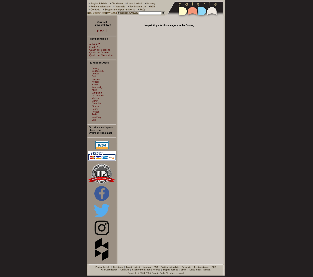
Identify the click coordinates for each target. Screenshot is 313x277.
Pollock (95, 111)
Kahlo (95, 84)
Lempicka (97, 92)
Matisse (96, 98)
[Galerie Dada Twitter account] (102, 218)
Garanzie (186, 267)
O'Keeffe (96, 103)
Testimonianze (201, 267)
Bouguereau (98, 71)
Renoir (95, 109)
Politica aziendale (170, 267)
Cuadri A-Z (94, 47)
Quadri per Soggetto (99, 49)
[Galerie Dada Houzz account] (101, 260)
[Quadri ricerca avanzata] (128, 14)
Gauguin (96, 79)
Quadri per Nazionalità (100, 55)
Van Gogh (97, 117)
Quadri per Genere (98, 52)
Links (184, 269)
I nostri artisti (133, 267)
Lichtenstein (98, 95)
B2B (214, 267)
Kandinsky (97, 87)
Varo (94, 120)
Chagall (95, 73)
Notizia (206, 269)
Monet (95, 100)
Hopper (95, 81)
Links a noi (195, 269)
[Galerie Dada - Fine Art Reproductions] (195, 14)
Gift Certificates (109, 269)
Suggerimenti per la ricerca (146, 269)
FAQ (156, 267)
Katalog (147, 267)
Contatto (124, 269)
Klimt (94, 90)
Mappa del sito (170, 269)
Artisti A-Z (94, 44)
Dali (94, 76)
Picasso (96, 106)
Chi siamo (118, 267)
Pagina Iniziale (102, 267)
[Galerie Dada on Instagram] (102, 234)
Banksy (96, 68)
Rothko (95, 114)
